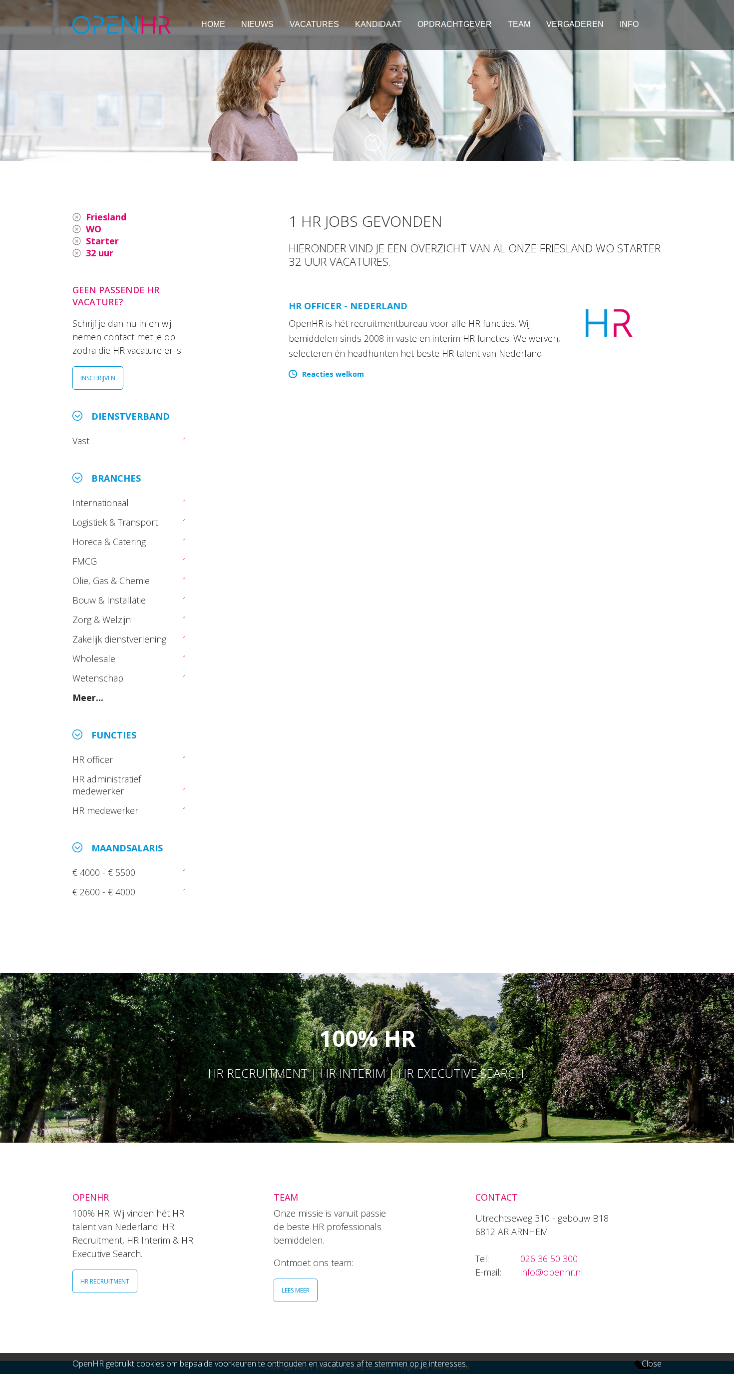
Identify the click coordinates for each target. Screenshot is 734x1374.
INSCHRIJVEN (97, 378)
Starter (102, 241)
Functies (113, 735)
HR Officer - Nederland (348, 306)
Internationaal (101, 503)
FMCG (85, 561)
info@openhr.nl (551, 1272)
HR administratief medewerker (106, 785)
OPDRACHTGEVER (454, 24)
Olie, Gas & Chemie (112, 581)
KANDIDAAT (378, 24)
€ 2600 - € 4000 (105, 892)
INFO (629, 24)
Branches (116, 478)
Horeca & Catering (110, 542)
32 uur (99, 253)
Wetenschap (100, 678)
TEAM (519, 24)
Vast (82, 441)
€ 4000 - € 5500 (105, 872)
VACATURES (314, 24)
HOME (213, 24)
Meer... (87, 697)
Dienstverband (130, 416)
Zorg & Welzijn (102, 620)
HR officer (93, 759)
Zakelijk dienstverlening (120, 639)
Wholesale (95, 659)
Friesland (106, 217)
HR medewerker (106, 810)
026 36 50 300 (549, 1259)
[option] (367, 80)
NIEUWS (257, 24)
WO (93, 229)
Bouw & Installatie (110, 600)
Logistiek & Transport (116, 522)
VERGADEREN (575, 24)
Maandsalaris (127, 848)
